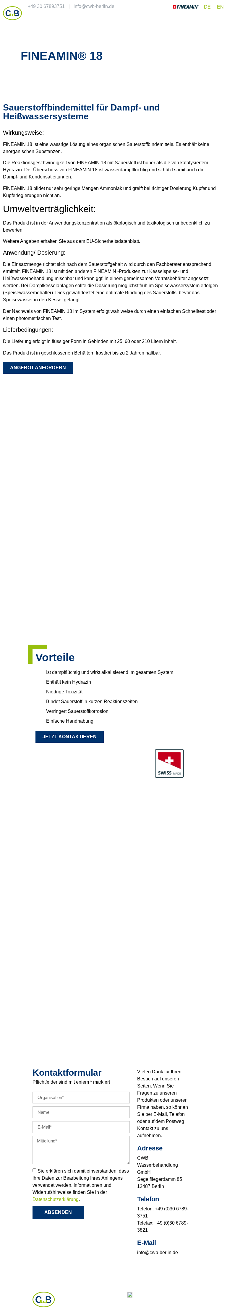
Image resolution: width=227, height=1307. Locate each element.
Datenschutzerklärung (56, 1199)
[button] (220, 18)
